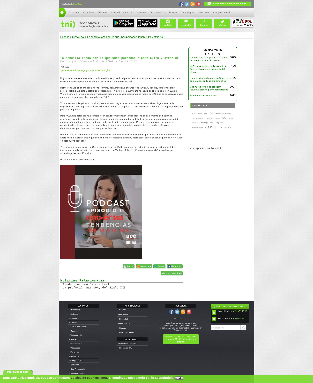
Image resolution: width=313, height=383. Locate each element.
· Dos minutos (74, 356)
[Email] (198, 4)
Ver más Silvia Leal (172, 273)
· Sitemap (122, 328)
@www (222, 25)
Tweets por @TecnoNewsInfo (205, 148)
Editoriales (88, 12)
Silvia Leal (74, 12)
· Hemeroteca (74, 310)
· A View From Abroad (77, 327)
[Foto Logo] (83, 25)
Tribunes (102, 12)
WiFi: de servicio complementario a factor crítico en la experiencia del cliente (208, 69)
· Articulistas (74, 365)
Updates (168, 25)
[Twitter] (187, 4)
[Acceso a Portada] (62, 16)
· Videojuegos (74, 348)
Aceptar (179, 378)
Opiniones (141, 12)
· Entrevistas (74, 352)
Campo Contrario (222, 12)
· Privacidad (123, 319)
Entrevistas (203, 12)
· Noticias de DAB (125, 348)
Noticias (173, 12)
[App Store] (147, 23)
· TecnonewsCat (75, 335)
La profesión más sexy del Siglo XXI (94, 287)
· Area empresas (75, 344)
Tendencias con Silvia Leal (86, 284)
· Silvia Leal (73, 314)
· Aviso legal (123, 314)
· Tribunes (73, 322)
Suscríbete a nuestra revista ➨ (229, 3)
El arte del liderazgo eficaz (203, 95)
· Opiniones (73, 331)
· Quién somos (124, 323)
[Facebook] (181, 4)
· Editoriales (74, 318)
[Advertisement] (122, 46)
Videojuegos (187, 12)
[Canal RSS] (192, 4)
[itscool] (242, 23)
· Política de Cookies (126, 333)
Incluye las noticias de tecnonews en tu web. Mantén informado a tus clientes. (181, 339)
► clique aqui (239, 318)
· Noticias (73, 339)
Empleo (204, 25)
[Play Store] (123, 23)
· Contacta (122, 310)
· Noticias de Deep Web (127, 343)
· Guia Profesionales (77, 369)
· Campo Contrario (76, 361)
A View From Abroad (121, 12)
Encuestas (186, 25)
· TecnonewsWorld (76, 373)
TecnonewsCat (157, 12)
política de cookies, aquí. (89, 377)
